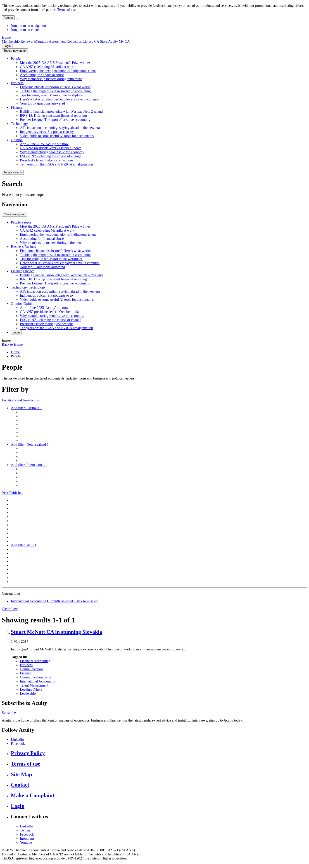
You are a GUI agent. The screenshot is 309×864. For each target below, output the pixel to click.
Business (17, 83)
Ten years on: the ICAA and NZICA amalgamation (56, 164)
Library (88, 41)
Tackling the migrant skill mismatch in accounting (55, 91)
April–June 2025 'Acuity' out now (44, 144)
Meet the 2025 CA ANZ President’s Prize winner (55, 63)
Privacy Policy (28, 753)
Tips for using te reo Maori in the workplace (51, 95)
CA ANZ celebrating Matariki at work (47, 67)
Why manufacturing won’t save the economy (52, 152)
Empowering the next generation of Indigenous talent (58, 71)
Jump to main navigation (28, 26)
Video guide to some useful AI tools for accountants (57, 136)
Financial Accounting (35, 661)
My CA (124, 41)
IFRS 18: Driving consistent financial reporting (53, 115)
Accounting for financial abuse (42, 75)
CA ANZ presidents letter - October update (50, 148)
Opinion (17, 140)
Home (6, 37)
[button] (15, 50)
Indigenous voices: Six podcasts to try (47, 132)
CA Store (100, 41)
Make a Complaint (32, 795)
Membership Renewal (17, 41)
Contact (20, 785)
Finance (16, 107)
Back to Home (12, 344)
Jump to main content (26, 30)
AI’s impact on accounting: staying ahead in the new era (60, 128)
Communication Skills (36, 677)
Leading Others (31, 689)
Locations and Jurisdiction (20, 400)
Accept (8, 17)
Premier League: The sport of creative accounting (55, 119)
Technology (19, 124)
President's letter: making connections (46, 160)
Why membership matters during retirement (51, 79)
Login (7, 46)
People (16, 59)
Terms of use (66, 10)
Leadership (28, 693)
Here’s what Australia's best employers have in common (60, 99)
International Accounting (37, 681)
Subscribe (9, 713)
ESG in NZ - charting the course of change (50, 156)
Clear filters (10, 609)
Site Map (21, 774)
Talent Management (34, 685)
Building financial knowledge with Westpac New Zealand (61, 111)
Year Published (12, 493)
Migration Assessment (50, 41)
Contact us (74, 41)
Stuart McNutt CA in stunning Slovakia (56, 632)
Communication (31, 669)
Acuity (113, 41)
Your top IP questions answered (42, 103)
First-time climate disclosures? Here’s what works (55, 87)
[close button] (17, 18)
